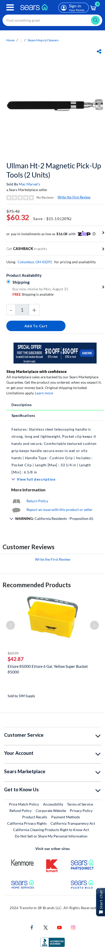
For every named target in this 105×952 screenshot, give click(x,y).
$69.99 (13, 653)
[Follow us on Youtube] (59, 927)
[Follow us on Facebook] (32, 927)
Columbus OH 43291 (35, 262)
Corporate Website (51, 810)
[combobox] (52, 20)
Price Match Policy (24, 804)
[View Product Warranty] (16, 501)
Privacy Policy (81, 810)
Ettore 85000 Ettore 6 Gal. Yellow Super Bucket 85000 (48, 669)
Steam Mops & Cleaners (43, 40)
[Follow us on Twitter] (46, 927)
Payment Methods (65, 817)
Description (21, 405)
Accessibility (53, 804)
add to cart (36, 326)
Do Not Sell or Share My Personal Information (51, 836)
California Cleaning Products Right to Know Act (51, 830)
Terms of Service (80, 804)
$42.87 (16, 659)
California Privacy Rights (27, 823)
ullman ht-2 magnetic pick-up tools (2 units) (53, 170)
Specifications (23, 415)
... (21, 40)
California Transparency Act (72, 823)
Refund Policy (20, 810)
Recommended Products (37, 584)
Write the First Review (74, 197)
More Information (28, 489)
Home (10, 40)
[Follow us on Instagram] (73, 927)
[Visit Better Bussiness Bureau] (52, 942)
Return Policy (37, 501)
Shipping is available (33, 294)
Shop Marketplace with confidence (36, 371)
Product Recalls (34, 817)
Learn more (44, 393)
